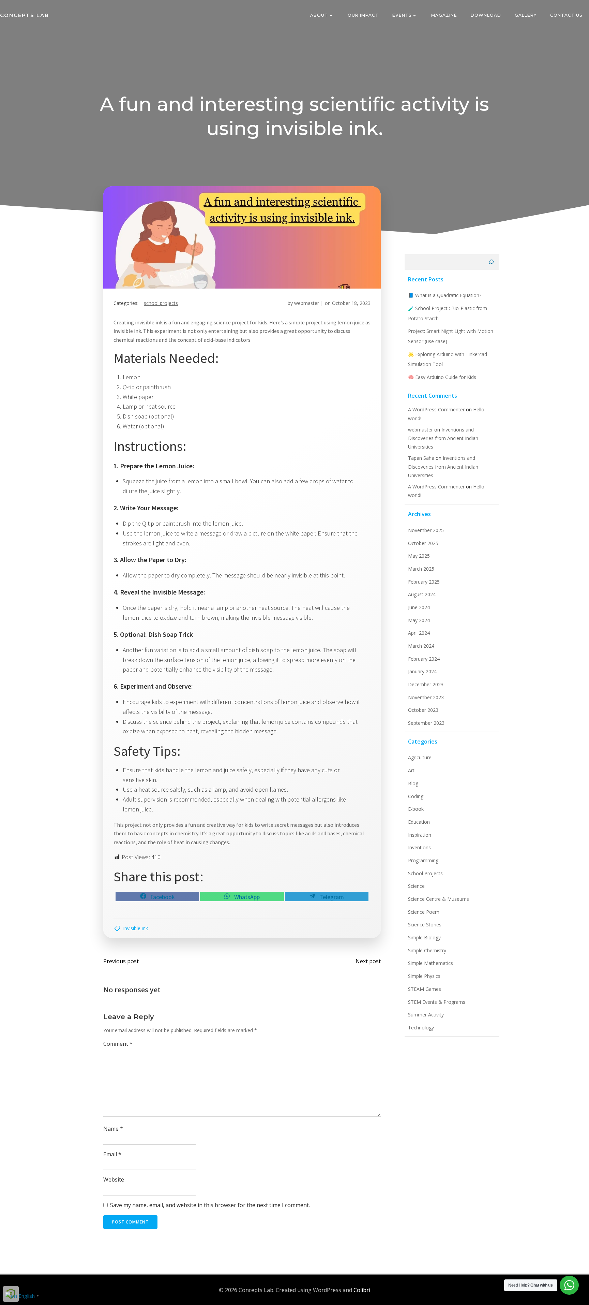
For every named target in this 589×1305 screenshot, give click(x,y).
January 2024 (422, 671)
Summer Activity (426, 1014)
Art (411, 770)
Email (112, 1154)
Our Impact (363, 15)
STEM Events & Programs (436, 1002)
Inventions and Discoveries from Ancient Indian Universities (443, 438)
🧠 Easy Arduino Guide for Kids (442, 377)
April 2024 (419, 633)
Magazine (444, 15)
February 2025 (424, 581)
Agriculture (420, 757)
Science (416, 886)
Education (419, 822)
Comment (118, 1043)
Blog (413, 783)
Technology (421, 1027)
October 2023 (423, 710)
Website (113, 1179)
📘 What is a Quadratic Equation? (444, 295)
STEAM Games (424, 989)
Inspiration (419, 835)
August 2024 (422, 594)
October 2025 (423, 543)
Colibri (361, 1290)
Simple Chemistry (427, 950)
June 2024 (419, 607)
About (319, 15)
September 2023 (426, 723)
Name (113, 1128)
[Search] (491, 262)
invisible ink (135, 928)
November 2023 (426, 697)
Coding (415, 796)
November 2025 (426, 530)
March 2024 (421, 646)
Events (401, 15)
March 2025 (421, 569)
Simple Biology (424, 937)
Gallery (526, 15)
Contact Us (566, 15)
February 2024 (424, 659)
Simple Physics (424, 976)
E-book (416, 809)
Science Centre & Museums (438, 899)
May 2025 (419, 556)
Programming (423, 860)
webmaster (306, 303)
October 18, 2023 (351, 303)
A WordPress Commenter (436, 486)
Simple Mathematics (430, 963)
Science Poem (423, 912)
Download (486, 15)
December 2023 (425, 684)
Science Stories (424, 924)
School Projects (161, 303)
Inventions (419, 847)
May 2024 (419, 620)
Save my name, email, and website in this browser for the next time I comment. (210, 1205)
